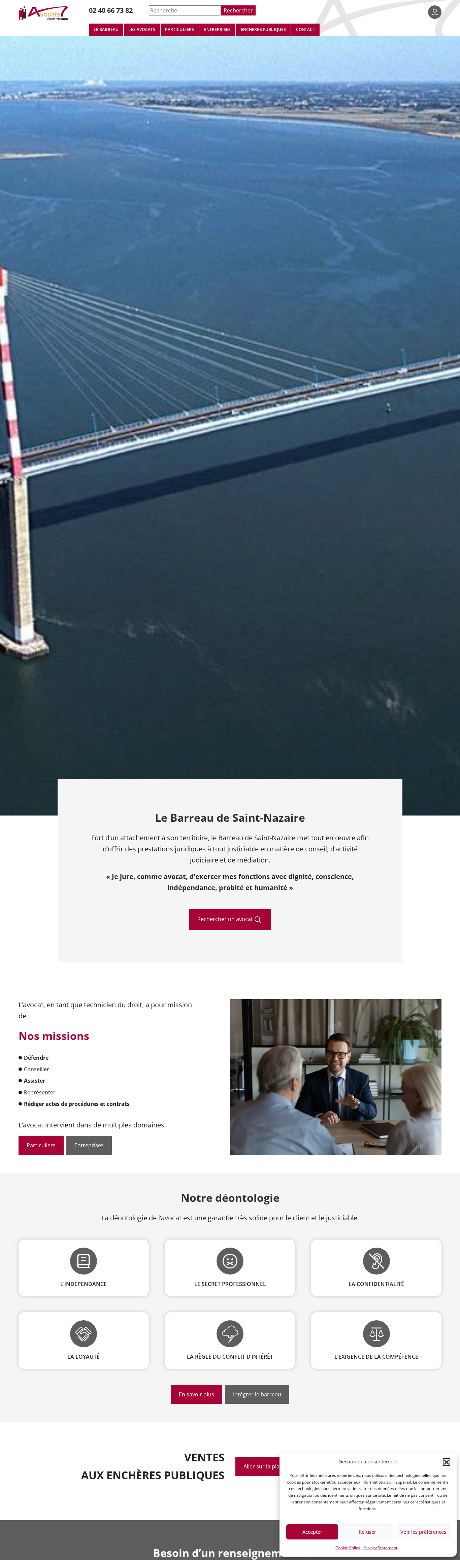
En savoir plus (196, 1394)
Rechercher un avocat (225, 918)
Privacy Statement (380, 1547)
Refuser (367, 1531)
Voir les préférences (423, 1531)
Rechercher (238, 10)
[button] (446, 1461)
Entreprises (217, 29)
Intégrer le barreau (257, 1394)
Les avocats (141, 29)
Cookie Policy (347, 1547)
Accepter (312, 1531)
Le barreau (106, 29)
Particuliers (179, 29)
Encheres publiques (263, 29)
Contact (305, 29)
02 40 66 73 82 (111, 10)
